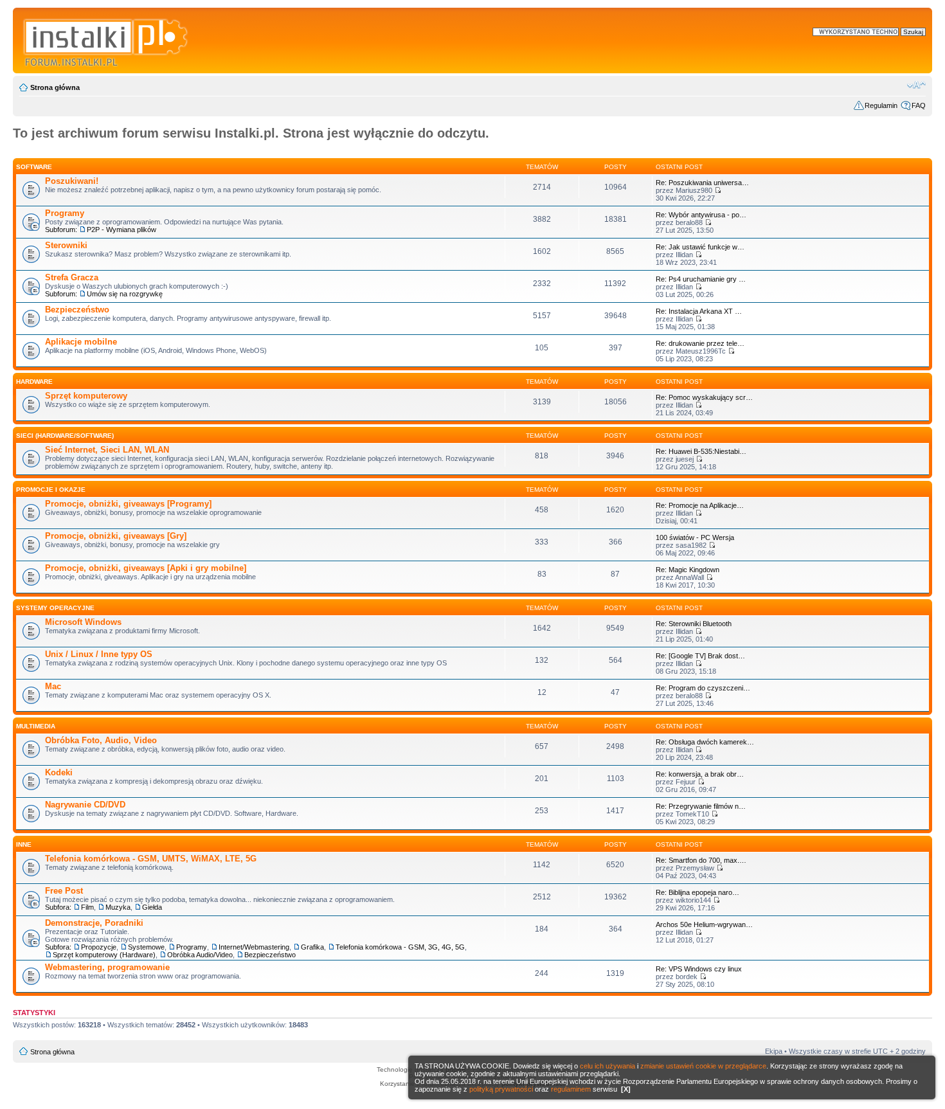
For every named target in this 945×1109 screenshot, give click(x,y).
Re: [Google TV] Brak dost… (700, 656)
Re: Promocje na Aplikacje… (700, 505)
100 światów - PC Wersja (695, 537)
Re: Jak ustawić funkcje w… (700, 247)
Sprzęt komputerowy (86, 396)
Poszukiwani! (71, 181)
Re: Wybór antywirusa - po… (701, 215)
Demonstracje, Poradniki (94, 923)
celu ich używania (607, 1066)
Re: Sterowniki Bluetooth (694, 623)
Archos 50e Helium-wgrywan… (704, 924)
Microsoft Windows (83, 622)
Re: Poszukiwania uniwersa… (702, 182)
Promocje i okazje (51, 489)
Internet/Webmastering (254, 947)
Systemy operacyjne (55, 607)
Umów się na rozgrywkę (125, 294)
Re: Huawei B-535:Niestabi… (701, 451)
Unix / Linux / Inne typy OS (98, 654)
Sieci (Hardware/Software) (65, 435)
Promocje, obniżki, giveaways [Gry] (115, 536)
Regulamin (881, 105)
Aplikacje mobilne (81, 342)
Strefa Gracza (71, 277)
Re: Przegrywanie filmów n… (701, 806)
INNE (24, 844)
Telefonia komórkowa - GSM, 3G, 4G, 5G (400, 947)
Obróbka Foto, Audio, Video (101, 740)
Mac (53, 686)
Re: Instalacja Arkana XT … (699, 311)
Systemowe (146, 947)
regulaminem (571, 1089)
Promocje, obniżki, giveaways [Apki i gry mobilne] (145, 568)
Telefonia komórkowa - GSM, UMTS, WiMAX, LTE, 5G (150, 858)
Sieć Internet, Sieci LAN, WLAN (107, 450)
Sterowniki (66, 245)
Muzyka (117, 907)
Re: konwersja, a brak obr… (700, 774)
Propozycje (98, 947)
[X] (626, 1089)
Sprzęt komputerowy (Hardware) (104, 955)
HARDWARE (34, 381)
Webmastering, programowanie (107, 967)
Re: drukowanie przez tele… (700, 343)
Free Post (64, 891)
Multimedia (35, 726)
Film (87, 907)
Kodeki (59, 772)
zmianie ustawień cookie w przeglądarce (703, 1066)
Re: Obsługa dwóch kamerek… (705, 742)
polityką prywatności (501, 1089)
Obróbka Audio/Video (200, 955)
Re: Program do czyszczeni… (703, 688)
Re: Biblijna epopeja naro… (697, 892)
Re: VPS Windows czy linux (699, 969)
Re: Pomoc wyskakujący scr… (704, 397)
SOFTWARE (34, 166)
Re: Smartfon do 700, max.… (701, 860)
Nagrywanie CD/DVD (85, 804)
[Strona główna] (106, 40)
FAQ (919, 105)
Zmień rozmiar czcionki (916, 85)
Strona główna (55, 87)
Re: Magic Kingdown (687, 569)
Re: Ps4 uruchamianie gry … (701, 279)
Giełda (152, 907)
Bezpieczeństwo (77, 309)
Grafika (312, 947)
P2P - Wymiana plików (121, 229)
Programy (64, 213)
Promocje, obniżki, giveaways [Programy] (128, 504)
